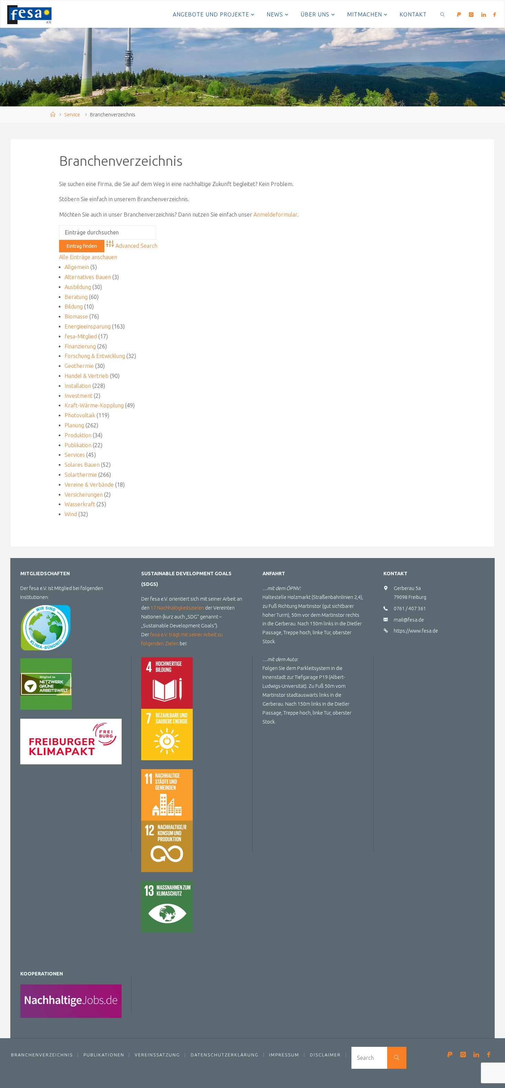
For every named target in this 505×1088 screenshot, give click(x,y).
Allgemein (77, 267)
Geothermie (79, 366)
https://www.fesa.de (416, 631)
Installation (78, 386)
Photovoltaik (80, 415)
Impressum (284, 1054)
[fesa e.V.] (29, 14)
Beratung (76, 297)
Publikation (78, 445)
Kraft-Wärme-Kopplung (94, 405)
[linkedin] (484, 14)
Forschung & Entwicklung (95, 356)
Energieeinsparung (88, 326)
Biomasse (76, 316)
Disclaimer (325, 1054)
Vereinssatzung (157, 1054)
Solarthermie (81, 475)
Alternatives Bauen (88, 277)
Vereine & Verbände (89, 485)
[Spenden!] (459, 14)
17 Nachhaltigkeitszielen (177, 608)
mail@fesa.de (409, 620)
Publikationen (103, 1054)
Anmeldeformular (275, 214)
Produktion (78, 435)
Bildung (74, 306)
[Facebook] (495, 14)
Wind (71, 514)
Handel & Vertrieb (87, 376)
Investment (78, 396)
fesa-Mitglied (81, 336)
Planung (74, 425)
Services (75, 455)
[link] (443, 14)
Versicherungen (84, 494)
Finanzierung (80, 346)
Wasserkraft (80, 504)
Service (72, 114)
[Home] (52, 114)
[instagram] (471, 14)
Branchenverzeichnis (42, 1054)
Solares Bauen (82, 465)
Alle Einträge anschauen (88, 257)
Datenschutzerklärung (225, 1054)
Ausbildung (78, 287)
